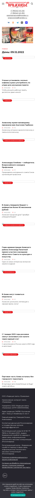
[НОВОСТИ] (18, 119)
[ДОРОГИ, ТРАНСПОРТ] (18, 373)
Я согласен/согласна (18, 495)
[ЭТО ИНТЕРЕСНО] (18, 290)
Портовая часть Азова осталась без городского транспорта (17, 378)
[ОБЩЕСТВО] (18, 201)
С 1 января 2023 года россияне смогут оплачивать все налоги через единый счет (15, 336)
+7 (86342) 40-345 (17, 11)
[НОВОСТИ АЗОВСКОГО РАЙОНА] (18, 159)
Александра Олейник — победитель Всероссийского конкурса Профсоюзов (18, 165)
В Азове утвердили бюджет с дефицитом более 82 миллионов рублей (16, 207)
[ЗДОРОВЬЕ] (18, 76)
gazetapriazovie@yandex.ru (17, 15)
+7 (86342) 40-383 (17, 13)
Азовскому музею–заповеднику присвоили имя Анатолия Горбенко (17, 124)
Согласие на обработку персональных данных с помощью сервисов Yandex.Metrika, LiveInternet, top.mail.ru (16, 465)
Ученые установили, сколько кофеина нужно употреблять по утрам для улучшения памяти (16, 82)
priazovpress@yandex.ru (17, 18)
